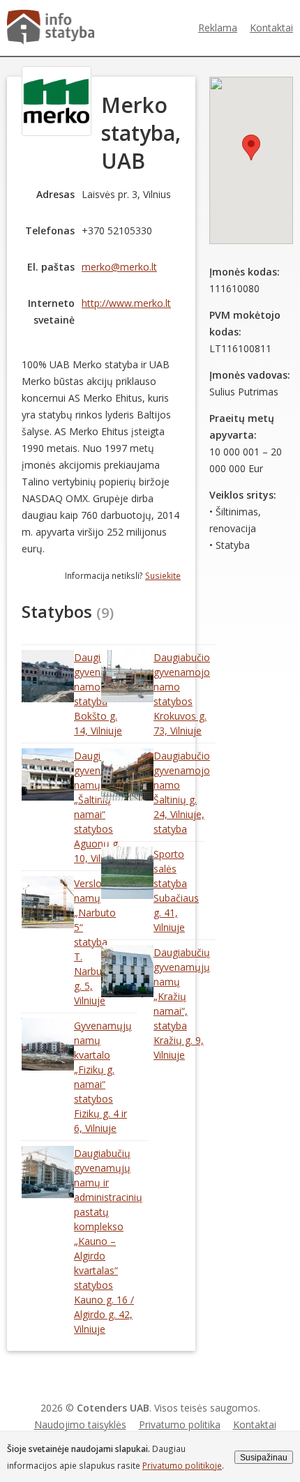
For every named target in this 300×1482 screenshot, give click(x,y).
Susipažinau (263, 1457)
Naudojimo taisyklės (80, 1424)
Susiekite (163, 575)
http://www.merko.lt (126, 303)
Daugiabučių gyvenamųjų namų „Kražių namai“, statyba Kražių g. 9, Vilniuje (181, 1003)
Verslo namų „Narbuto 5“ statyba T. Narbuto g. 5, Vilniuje (95, 942)
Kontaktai (271, 27)
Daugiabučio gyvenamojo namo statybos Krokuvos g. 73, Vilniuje (181, 694)
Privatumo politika (179, 1424)
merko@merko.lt (119, 266)
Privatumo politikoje (182, 1465)
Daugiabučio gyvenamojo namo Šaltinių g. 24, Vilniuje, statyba (181, 792)
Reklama (217, 27)
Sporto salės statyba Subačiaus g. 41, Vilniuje (176, 890)
